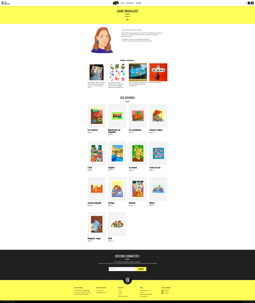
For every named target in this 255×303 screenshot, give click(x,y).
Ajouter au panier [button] (96, 135)
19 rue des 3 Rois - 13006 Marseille (81, 290)
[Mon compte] (252, 3)
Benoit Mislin (251, 301)
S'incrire (141, 269)
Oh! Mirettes (5, 3)
